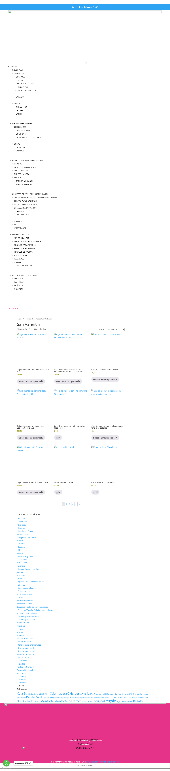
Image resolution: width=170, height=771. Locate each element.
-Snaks (20, 572)
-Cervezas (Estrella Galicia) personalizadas (35, 610)
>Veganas (21, 540)
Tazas (17, 224)
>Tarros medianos (25, 600)
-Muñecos (21, 679)
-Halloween (22, 660)
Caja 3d (22, 693)
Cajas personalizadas (25, 167)
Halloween (19, 258)
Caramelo (110, 694)
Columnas (19, 282)
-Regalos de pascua (25, 654)
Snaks (17, 144)
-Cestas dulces (23, 591)
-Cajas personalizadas (27, 588)
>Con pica (21, 525)
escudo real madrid (130, 698)
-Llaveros (21, 629)
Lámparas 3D (20, 228)
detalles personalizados (79, 698)
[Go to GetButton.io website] (6, 768)
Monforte (47, 701)
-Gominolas (22, 521)
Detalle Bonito (35, 697)
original (99, 701)
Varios (19, 114)
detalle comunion (50, 697)
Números (18, 289)
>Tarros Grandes (24, 603)
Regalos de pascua (23, 252)
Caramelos (21, 107)
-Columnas (22, 676)
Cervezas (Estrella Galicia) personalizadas (35, 197)
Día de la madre (117, 697)
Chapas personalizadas (25, 201)
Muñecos (18, 285)
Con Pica (20, 77)
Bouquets (19, 278)
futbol (145, 698)
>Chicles (20, 550)
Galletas (20, 147)
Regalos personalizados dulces (28, 160)
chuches (133, 693)
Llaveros (18, 221)
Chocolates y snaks (22, 123)
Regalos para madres (25, 245)
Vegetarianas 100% (27, 90)
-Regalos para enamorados (29, 645)
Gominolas (19, 73)
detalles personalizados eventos (99, 698)
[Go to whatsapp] (6, 763)
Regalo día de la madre (125, 702)
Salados (20, 150)
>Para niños (22, 626)
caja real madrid (101, 694)
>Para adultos (23, 622)
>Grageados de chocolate (28, 569)
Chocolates (20, 127)
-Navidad (21, 664)
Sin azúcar (23, 87)
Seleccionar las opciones (104, 438)
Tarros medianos (24, 181)
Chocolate (125, 694)
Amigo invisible (21, 238)
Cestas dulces (21, 170)
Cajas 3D (18, 163)
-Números (21, 682)
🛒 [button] (57, 492)
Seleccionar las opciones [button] (30, 381)
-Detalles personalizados (28, 616)
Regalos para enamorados (27, 241)
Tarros (17, 177)
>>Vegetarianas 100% (26, 537)
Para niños (21, 211)
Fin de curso (20, 255)
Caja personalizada (81, 693)
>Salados (21, 578)
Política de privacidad (109, 762)
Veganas (20, 97)
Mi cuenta (13, 308)
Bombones (21, 134)
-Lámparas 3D (23, 635)
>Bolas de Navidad (25, 667)
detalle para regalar (64, 698)
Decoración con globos (24, 275)
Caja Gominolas (33, 694)
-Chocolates (22, 559)
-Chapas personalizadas (27, 613)
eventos (140, 698)
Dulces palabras (22, 174)
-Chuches (21, 543)
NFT (91, 702)
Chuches (18, 103)
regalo (110, 700)
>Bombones (22, 566)
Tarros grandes (24, 184)
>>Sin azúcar (22, 534)
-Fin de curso (23, 657)
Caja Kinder (44, 694)
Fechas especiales (21, 234)
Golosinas (17, 70)
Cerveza (118, 694)
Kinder (35, 701)
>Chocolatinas (23, 562)
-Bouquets (21, 673)
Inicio (19, 319)
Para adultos (22, 214)
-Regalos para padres (26, 651)
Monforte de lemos (68, 701)
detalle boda (21, 698)
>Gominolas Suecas (25, 531)
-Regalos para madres (27, 648)
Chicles (19, 110)
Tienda (13, 66)
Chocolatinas (23, 130)
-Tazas (20, 632)
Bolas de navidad (24, 265)
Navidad (18, 262)
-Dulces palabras (24, 594)
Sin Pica (20, 80)
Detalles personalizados (26, 204)
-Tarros (20, 597)
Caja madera (58, 693)
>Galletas (21, 575)
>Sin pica (21, 528)
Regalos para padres (24, 248)
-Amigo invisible (24, 641)
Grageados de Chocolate (28, 137)
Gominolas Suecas (25, 83)
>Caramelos (22, 547)
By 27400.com (92, 762)
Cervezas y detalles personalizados (30, 194)
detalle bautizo (142, 694)
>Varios (20, 553)
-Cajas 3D (21, 585)
